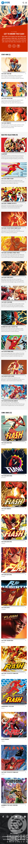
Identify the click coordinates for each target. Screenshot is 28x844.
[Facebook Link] (3, 817)
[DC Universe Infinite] (5, 2)
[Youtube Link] (16, 817)
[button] (23, 3)
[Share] (18, 46)
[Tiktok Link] (20, 817)
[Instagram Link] (7, 817)
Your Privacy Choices (14, 828)
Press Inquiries (14, 833)
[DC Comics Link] (25, 817)
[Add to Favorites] (9, 46)
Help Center (14, 820)
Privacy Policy (14, 825)
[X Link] (12, 817)
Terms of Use (14, 823)
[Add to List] (14, 46)
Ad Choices (14, 831)
